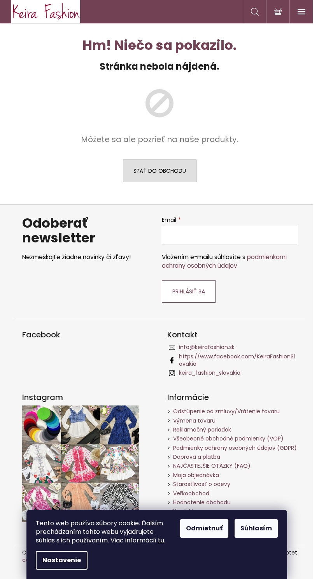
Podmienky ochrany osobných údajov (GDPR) (235, 448)
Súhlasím (256, 528)
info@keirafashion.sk (207, 347)
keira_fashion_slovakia (209, 373)
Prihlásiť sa (188, 291)
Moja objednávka (196, 475)
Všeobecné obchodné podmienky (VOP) (228, 438)
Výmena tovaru (194, 421)
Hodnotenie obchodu (202, 502)
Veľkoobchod (191, 493)
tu (161, 540)
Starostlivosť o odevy (201, 484)
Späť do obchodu (159, 171)
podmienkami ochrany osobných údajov (224, 261)
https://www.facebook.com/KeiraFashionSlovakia (237, 360)
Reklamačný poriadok (202, 429)
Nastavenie (61, 560)
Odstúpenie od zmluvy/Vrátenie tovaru (226, 411)
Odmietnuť (204, 528)
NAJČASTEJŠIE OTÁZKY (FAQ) (212, 466)
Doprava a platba (196, 457)
